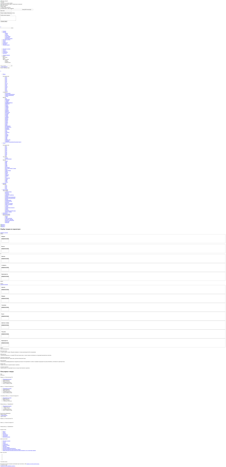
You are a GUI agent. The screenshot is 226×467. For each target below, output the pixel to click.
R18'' (6, 84)
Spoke (6, 173)
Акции (4, 41)
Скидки (6, 205)
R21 (6, 155)
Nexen (6, 121)
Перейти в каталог (4, 232)
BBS (6, 162)
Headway (7, 111)
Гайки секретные (8, 218)
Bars (6, 98)
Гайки (6, 217)
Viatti (6, 137)
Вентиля (7, 192)
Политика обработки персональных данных (12, 449)
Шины (6, 33)
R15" (6, 187)
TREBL (6, 175)
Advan (6, 161)
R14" (6, 186)
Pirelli (6, 123)
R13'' (6, 78)
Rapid (6, 124)
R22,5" (6, 91)
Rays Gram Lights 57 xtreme (10, 168)
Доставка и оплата (6, 39)
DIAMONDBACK (9, 102)
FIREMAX (7, 103)
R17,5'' (6, 83)
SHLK (6, 171)
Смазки (6, 206)
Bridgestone (7, 99)
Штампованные (8, 158)
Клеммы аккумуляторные (10, 197)
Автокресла (7, 37)
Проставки (7, 221)
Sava (6, 130)
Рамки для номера (8, 204)
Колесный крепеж (8, 38)
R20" (6, 154)
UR (6, 176)
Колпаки (7, 35)
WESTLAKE (7, 139)
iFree (6, 164)
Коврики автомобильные (10, 198)
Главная (4, 31)
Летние (6, 96)
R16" (6, 188)
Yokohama (7, 140)
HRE (6, 163)
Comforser (7, 100)
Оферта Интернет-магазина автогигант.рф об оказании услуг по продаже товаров (19, 450)
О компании (5, 42)
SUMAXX (7, 132)
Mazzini (6, 119)
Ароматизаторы (8, 191)
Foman (6, 104)
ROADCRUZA (8, 127)
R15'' (6, 80)
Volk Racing (7, 177)
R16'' (6, 81)
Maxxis (6, 118)
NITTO (6, 122)
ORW (6, 165)
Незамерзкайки (8, 200)
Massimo (7, 117)
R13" (6, 185)
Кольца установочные (9, 220)
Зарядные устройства (9, 194)
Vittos (6, 138)
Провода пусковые (9, 203)
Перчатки (7, 202)
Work (6, 180)
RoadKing (7, 128)
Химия (6, 208)
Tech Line (7, 174)
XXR (6, 181)
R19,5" (6, 86)
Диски (6, 34)
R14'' (6, 79)
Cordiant (6, 101)
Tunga (6, 136)
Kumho (6, 115)
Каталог (4, 32)
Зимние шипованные (9, 95)
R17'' (6, 82)
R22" (6, 90)
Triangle (6, 135)
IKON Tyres (7, 112)
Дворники (7, 193)
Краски (6, 199)
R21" (6, 88)
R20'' (6, 87)
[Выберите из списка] (5, 238)
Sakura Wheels (8, 170)
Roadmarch (7, 129)
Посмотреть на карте (7, 379)
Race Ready (7, 167)
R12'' (6, 77)
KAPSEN (7, 113)
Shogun (6, 172)
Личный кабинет (6, 44)
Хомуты (6, 209)
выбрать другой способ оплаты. (33, 463)
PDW (6, 166)
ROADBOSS (7, 126)
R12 (6, 146)
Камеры (6, 195)
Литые (6, 157)
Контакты (5, 43)
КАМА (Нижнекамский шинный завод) (13, 141)
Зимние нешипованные (10, 94)
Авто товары (7, 36)
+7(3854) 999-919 (3, 66)
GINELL (7, 106)
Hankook (7, 110)
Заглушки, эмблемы (9, 219)
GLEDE (6, 108)
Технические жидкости (9, 207)
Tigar (6, 133)
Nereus (6, 120)
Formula (6, 105)
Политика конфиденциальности (9, 448)
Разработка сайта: (7, 465)
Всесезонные (7, 93)
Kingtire (6, 114)
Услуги (4, 40)
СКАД (6, 182)
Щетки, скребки (8, 211)
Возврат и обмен (6, 445)
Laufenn (6, 116)
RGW (6, 169)
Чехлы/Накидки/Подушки (10, 210)
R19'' (6, 85)
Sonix (6, 131)
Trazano (6, 134)
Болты (6, 216)
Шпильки (7, 222)
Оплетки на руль (8, 201)
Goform (6, 109)
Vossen (6, 179)
